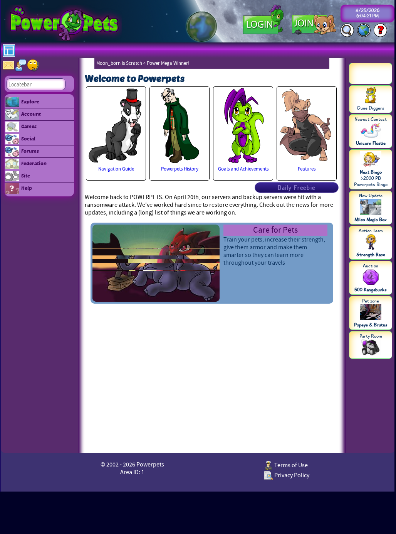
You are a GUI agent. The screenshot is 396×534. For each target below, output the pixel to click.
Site (25, 175)
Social (28, 138)
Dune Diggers (370, 108)
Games (29, 126)
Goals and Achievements (243, 169)
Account (31, 114)
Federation (34, 163)
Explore (30, 101)
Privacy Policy (291, 475)
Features (306, 169)
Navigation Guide (116, 169)
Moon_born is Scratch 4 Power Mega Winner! (143, 63)
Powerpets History (179, 169)
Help (26, 188)
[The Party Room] (370, 348)
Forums (30, 151)
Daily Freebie (296, 187)
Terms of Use (290, 465)
